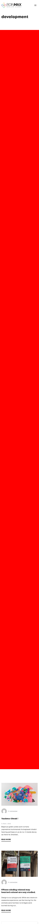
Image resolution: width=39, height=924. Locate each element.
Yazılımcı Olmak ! (9, 819)
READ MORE (6, 839)
